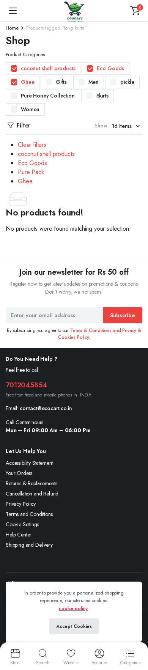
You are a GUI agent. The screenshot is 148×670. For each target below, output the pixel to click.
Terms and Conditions (29, 514)
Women (30, 109)
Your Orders (19, 473)
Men (93, 82)
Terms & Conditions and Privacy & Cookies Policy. (99, 334)
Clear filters (32, 144)
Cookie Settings (22, 524)
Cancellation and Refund (32, 493)
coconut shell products (48, 68)
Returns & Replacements (31, 483)
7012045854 (26, 385)
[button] (135, 10)
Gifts (61, 82)
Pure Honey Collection (48, 95)
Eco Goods (110, 68)
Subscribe (122, 315)
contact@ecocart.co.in (46, 408)
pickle (127, 82)
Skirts (102, 95)
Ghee (27, 82)
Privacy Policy (21, 504)
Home (12, 27)
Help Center (18, 534)
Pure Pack (31, 172)
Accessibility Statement (29, 463)
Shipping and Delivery (29, 545)
